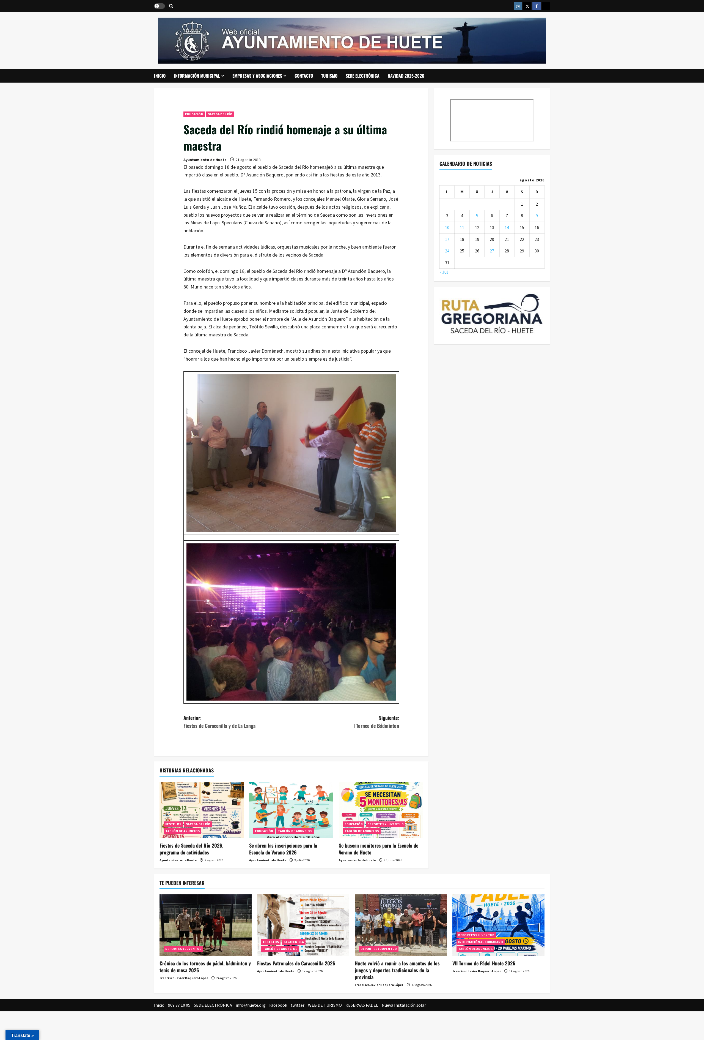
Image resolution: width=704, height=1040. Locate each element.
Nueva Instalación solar (404, 1005)
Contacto (304, 75)
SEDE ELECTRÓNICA (363, 75)
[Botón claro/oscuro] (159, 6)
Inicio (160, 75)
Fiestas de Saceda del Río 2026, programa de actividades (191, 849)
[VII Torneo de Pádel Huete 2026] (498, 925)
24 (447, 251)
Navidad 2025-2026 (406, 75)
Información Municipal (197, 75)
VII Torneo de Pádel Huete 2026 (483, 963)
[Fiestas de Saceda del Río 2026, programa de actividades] (202, 810)
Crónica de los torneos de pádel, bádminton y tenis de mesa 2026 (205, 967)
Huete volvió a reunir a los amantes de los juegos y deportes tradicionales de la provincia (397, 970)
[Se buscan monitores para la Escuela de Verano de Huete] (381, 810)
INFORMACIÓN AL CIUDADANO (480, 942)
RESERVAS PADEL (361, 1005)
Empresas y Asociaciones (257, 75)
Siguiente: (376, 721)
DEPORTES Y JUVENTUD (385, 824)
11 (462, 227)
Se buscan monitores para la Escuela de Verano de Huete (378, 849)
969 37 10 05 (179, 1005)
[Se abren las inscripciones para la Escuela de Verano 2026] (291, 810)
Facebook (278, 1005)
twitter (297, 1005)
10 (447, 227)
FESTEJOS (173, 824)
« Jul (443, 272)
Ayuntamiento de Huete (205, 159)
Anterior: (219, 721)
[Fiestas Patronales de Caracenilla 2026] (303, 925)
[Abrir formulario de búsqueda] (171, 6)
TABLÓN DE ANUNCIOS (182, 831)
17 (447, 239)
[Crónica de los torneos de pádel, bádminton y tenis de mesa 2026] (206, 925)
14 (507, 227)
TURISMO (329, 75)
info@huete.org (251, 1005)
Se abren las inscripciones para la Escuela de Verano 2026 (283, 849)
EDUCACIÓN (194, 114)
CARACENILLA (294, 942)
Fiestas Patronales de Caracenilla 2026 (296, 963)
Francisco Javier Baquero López (184, 978)
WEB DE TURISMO (325, 1005)
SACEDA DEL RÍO (220, 114)
